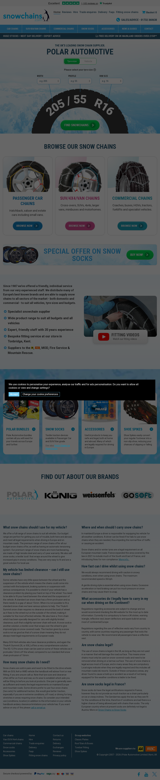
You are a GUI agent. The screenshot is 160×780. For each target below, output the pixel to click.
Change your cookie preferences (40, 394)
